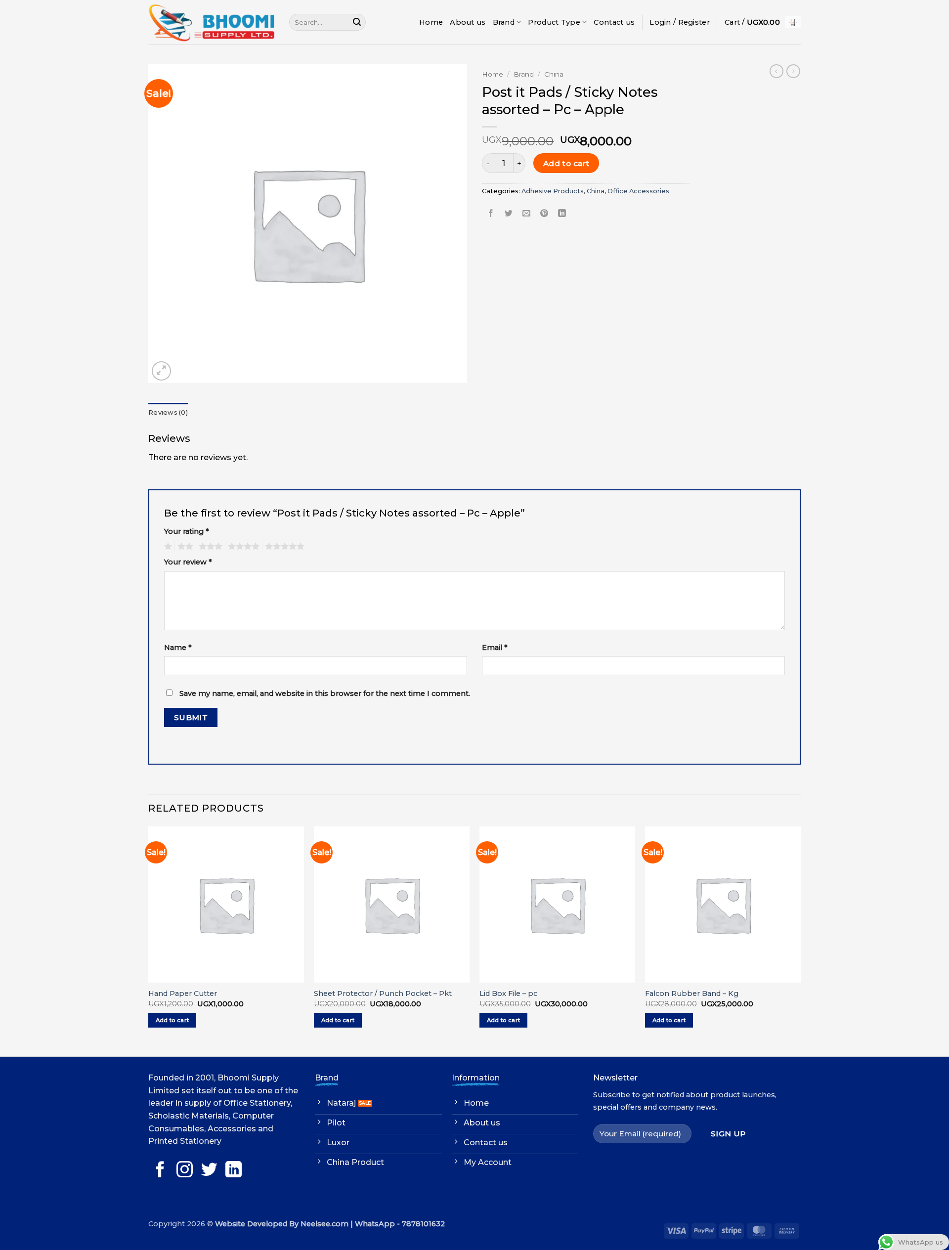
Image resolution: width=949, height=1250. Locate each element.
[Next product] (776, 71)
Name (178, 647)
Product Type (554, 22)
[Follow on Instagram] (184, 1171)
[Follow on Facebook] (160, 1171)
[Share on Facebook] (491, 213)
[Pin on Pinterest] (544, 213)
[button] (679, 22)
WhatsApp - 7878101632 (400, 1223)
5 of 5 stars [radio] (283, 546)
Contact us (614, 22)
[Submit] (356, 22)
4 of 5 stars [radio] (242, 546)
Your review (188, 562)
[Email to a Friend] (526, 213)
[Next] (800, 940)
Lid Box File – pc (508, 993)
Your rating (186, 531)
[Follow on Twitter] (209, 1171)
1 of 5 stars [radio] (167, 546)
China (553, 74)
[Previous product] (793, 71)
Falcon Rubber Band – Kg (691, 993)
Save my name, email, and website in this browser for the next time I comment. (324, 693)
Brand (504, 22)
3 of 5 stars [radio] (209, 546)
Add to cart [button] (172, 1020)
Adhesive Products (552, 191)
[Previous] (148, 940)
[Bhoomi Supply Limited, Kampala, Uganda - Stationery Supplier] (211, 22)
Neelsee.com (324, 1223)
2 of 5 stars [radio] (183, 546)
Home (431, 22)
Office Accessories (638, 191)
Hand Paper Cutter (182, 993)
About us (467, 22)
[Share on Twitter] (509, 213)
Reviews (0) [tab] (168, 412)
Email (495, 647)
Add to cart (566, 163)
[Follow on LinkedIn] (233, 1171)
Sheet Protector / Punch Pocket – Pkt (383, 993)
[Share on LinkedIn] (562, 213)
